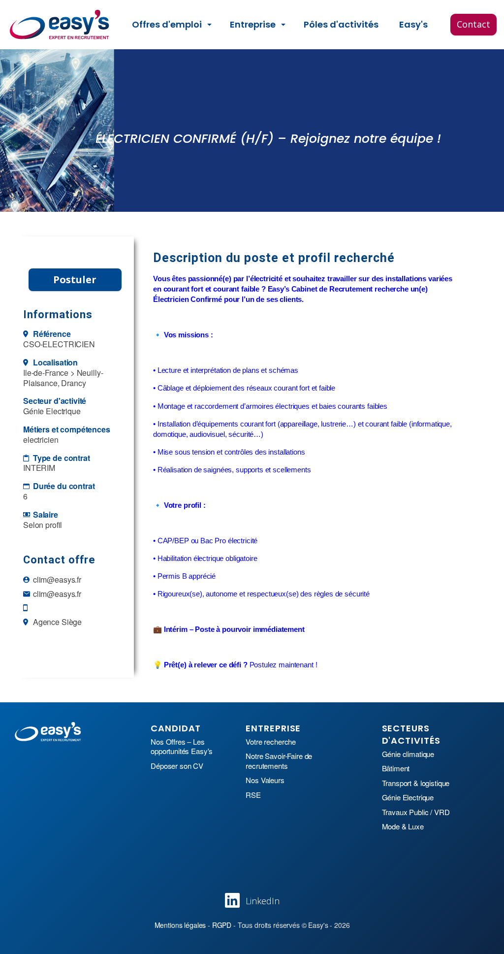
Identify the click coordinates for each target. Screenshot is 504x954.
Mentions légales (180, 925)
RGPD (221, 925)
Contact (473, 24)
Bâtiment (396, 768)
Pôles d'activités (341, 24)
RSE (253, 795)
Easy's (413, 24)
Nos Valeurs (265, 780)
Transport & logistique (416, 783)
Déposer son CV (177, 766)
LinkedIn (263, 901)
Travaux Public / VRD (416, 812)
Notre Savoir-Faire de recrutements (279, 760)
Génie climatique (408, 754)
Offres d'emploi (167, 24)
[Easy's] (60, 24)
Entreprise (253, 24)
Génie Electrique (408, 797)
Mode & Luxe (403, 826)
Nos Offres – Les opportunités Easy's (182, 746)
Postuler (74, 279)
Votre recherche (271, 742)
